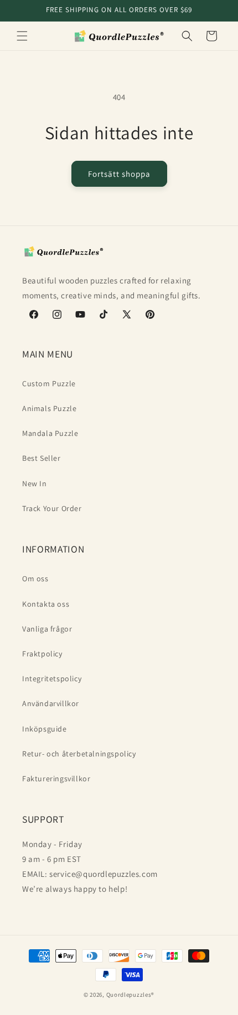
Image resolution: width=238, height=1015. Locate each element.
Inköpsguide (44, 729)
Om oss (35, 578)
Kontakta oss (45, 604)
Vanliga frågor (47, 629)
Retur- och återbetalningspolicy (79, 754)
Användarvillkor (50, 703)
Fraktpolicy (42, 654)
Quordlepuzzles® (130, 994)
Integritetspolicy (51, 678)
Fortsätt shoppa (119, 174)
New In (34, 483)
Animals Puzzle (49, 408)
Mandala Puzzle (50, 433)
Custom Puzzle (49, 383)
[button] (22, 36)
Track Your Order (52, 508)
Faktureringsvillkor (56, 778)
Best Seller (41, 458)
